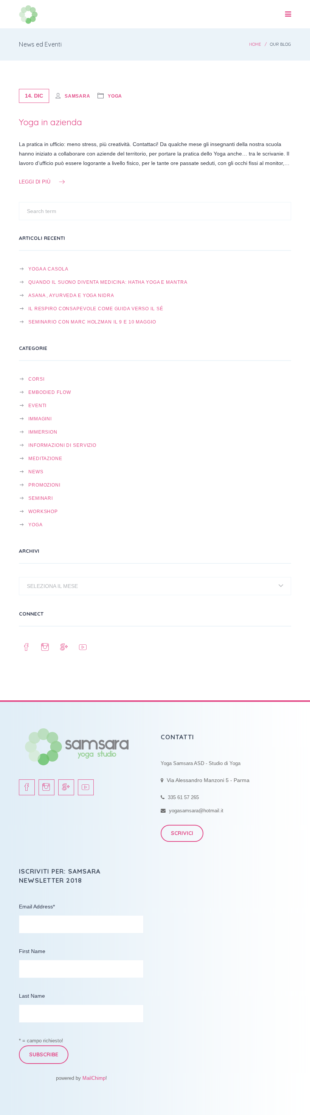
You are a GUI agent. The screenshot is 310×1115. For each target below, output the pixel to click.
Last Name (32, 996)
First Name (32, 951)
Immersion (42, 431)
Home (255, 44)
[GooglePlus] (64, 647)
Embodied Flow (49, 392)
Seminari (40, 498)
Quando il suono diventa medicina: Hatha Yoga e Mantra (108, 282)
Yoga (115, 95)
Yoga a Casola (48, 268)
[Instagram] (45, 647)
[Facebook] (26, 647)
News (35, 471)
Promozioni (44, 484)
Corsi (36, 378)
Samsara (77, 95)
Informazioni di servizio (62, 445)
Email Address (37, 907)
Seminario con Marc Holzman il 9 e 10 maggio (92, 321)
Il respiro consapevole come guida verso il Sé (95, 308)
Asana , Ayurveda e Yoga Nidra (71, 295)
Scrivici (182, 833)
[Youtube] (83, 647)
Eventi (37, 405)
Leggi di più (34, 182)
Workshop (43, 511)
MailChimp (93, 1078)
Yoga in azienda (50, 122)
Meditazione (45, 458)
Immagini (40, 418)
